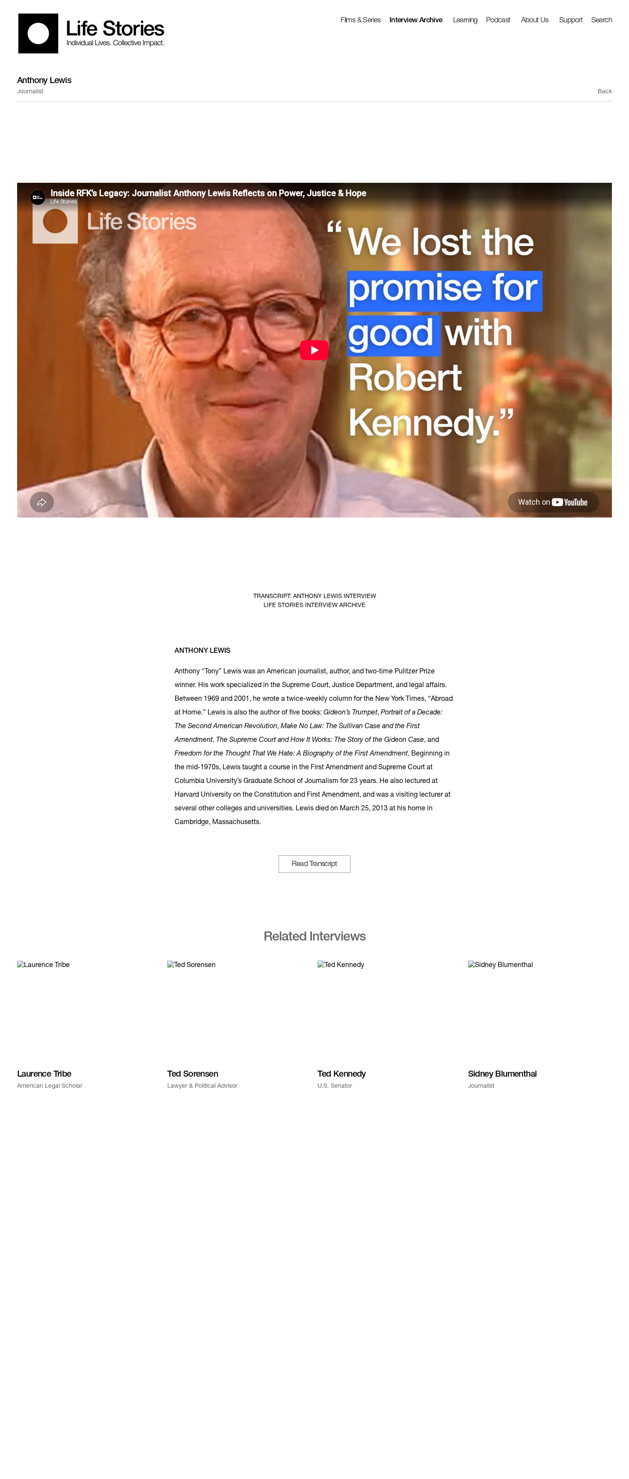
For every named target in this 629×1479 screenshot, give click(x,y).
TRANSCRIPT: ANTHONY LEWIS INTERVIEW (314, 597)
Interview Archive (415, 20)
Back (605, 92)
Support (571, 20)
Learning (465, 20)
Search (601, 20)
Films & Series (361, 20)
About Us (535, 20)
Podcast (498, 20)
